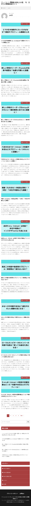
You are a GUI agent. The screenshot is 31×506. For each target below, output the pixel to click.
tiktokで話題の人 (26, 23)
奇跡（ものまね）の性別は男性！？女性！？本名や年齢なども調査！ (15, 199)
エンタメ (5, 480)
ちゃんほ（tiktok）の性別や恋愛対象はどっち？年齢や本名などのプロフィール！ (15, 395)
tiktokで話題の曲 (6, 472)
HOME (4, 8)
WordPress (21, 502)
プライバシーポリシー (12, 493)
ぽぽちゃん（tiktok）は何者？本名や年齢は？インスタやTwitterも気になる (15, 239)
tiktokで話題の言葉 (7, 476)
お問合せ (22, 493)
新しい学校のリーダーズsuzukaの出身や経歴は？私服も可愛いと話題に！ (15, 81)
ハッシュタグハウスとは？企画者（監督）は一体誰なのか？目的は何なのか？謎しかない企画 (15, 434)
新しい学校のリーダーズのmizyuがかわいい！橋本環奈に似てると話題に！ (15, 120)
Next (21, 415)
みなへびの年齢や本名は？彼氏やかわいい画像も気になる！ (15, 318)
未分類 (4, 484)
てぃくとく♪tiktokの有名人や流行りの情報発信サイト (12, 3)
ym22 (9, 8)
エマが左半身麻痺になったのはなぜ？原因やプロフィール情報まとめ (15, 41)
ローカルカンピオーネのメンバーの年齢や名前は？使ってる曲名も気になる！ (15, 355)
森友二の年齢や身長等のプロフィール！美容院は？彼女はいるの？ (15, 278)
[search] (28, 421)
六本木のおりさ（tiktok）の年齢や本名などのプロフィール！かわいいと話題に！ (15, 160)
